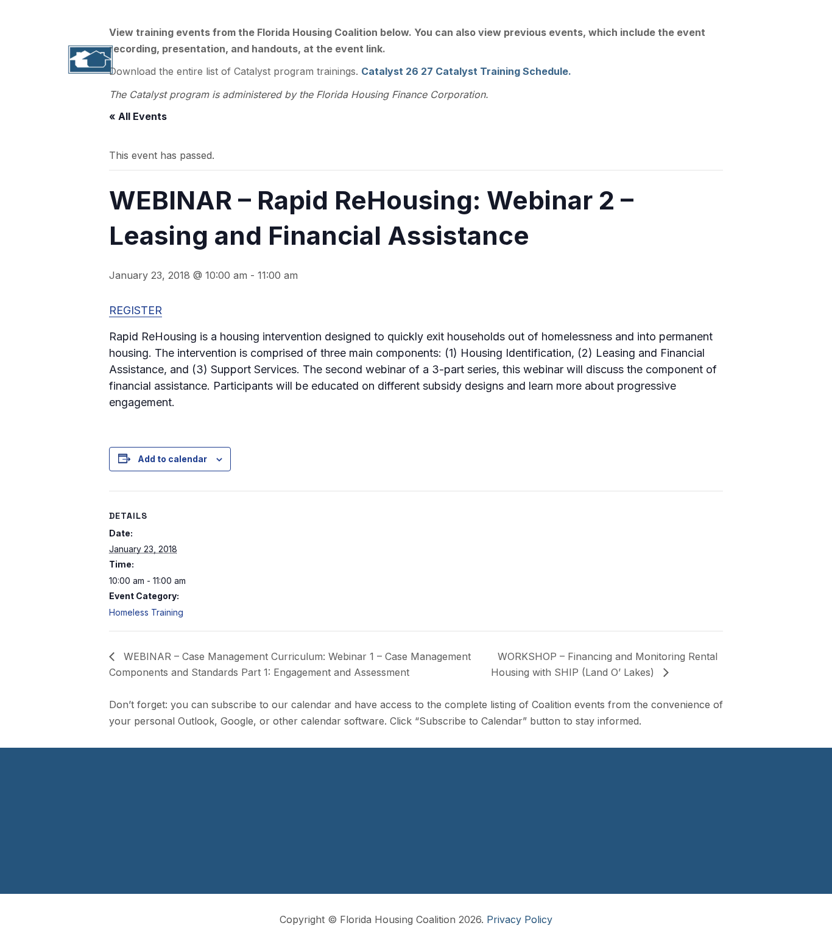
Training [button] (413, 60)
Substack (736, 13)
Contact (733, 60)
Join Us (628, 13)
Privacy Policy (519, 919)
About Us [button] (209, 60)
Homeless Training (146, 612)
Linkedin (680, 13)
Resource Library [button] (503, 60)
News (671, 60)
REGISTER (135, 310)
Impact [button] (275, 60)
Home (146, 60)
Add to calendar (172, 459)
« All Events (138, 116)
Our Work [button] (343, 60)
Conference (601, 60)
